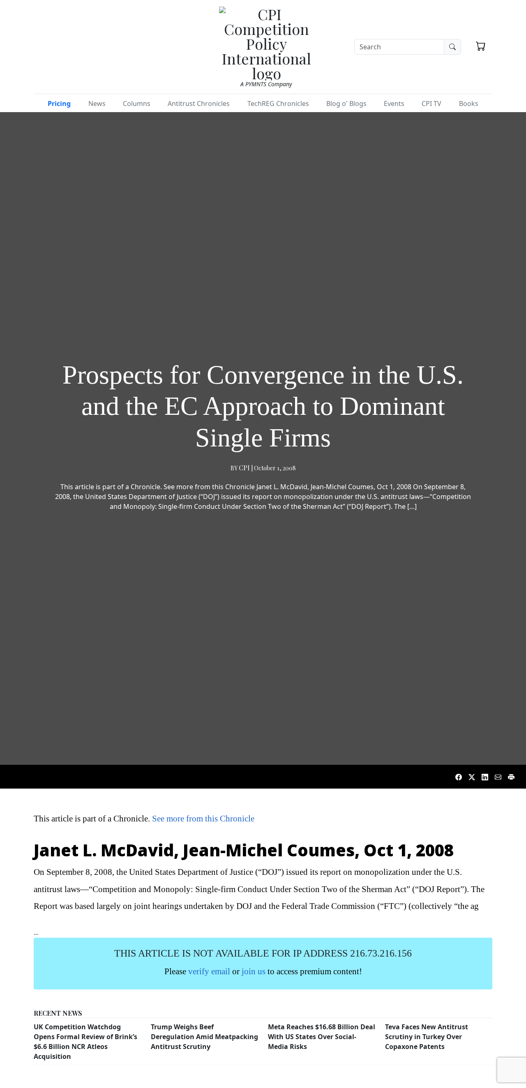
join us (253, 971)
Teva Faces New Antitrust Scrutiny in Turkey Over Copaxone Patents (426, 1036)
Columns (136, 103)
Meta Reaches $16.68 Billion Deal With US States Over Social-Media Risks (321, 1036)
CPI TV (431, 103)
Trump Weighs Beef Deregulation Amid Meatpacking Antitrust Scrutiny (204, 1036)
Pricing (59, 103)
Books (468, 103)
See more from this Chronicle (203, 818)
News (97, 103)
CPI (244, 467)
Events (394, 103)
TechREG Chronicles (278, 103)
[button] (481, 46)
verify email (209, 971)
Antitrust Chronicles (199, 103)
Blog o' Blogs (346, 103)
